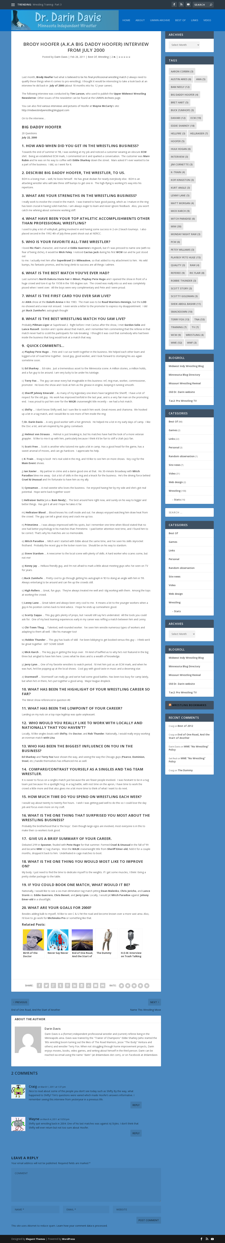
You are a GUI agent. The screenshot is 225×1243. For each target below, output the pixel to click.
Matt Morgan (182, 203)
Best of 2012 (185, 726)
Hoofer (177, 141)
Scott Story (181, 288)
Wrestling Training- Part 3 (47, 4)
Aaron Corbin (182, 71)
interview (179, 156)
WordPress (68, 1239)
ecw (196, 118)
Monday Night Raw (185, 234)
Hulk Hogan (181, 149)
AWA (200, 79)
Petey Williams (182, 249)
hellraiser (199, 133)
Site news (174, 465)
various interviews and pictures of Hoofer (65, 106)
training (179, 327)
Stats (177, 499)
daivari (178, 118)
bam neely (180, 87)
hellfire (178, 133)
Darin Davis (61, 56)
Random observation (182, 456)
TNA (199, 319)
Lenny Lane (180, 195)
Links (194, 20)
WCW (176, 335)
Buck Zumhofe (182, 110)
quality (178, 265)
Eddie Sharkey (182, 125)
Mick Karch (180, 211)
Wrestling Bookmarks (189, 705)
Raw (194, 265)
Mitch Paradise (183, 218)
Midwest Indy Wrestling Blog (186, 366)
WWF (192, 342)
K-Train (178, 172)
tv (195, 327)
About (140, 20)
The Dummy (185, 770)
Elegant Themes (35, 1239)
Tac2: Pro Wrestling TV (183, 400)
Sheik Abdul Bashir (186, 304)
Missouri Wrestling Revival (185, 383)
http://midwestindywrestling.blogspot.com (45, 110)
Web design (176, 482)
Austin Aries (181, 79)
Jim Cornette (181, 164)
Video (207, 20)
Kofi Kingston (182, 180)
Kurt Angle (180, 187)
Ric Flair (197, 273)
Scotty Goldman (184, 296)
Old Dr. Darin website (182, 392)
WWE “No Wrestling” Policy (189, 748)
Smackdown (181, 311)
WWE (176, 342)
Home (126, 20)
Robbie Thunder (183, 280)
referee (178, 273)
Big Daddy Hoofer (184, 94)
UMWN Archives (105, 98)
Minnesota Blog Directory (184, 374)
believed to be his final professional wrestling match (97, 77)
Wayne (34, 1119)
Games (173, 430)
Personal (174, 447)
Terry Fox (180, 319)
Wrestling (103, 56)
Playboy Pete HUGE (186, 257)
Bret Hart (179, 102)
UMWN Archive (160, 20)
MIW (176, 226)
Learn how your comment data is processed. (81, 1225)
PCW (175, 242)
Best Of (180, 20)
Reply (136, 1105)
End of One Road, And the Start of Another (189, 736)
